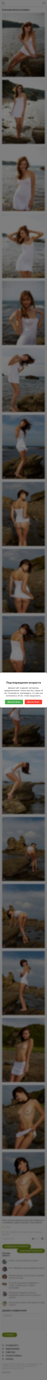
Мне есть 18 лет (14, 702)
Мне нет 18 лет (33, 702)
